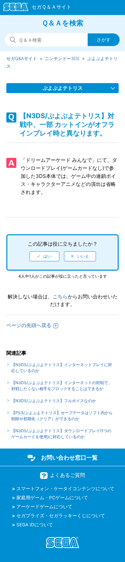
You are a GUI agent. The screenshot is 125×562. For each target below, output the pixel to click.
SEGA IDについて (34, 524)
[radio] (44, 256)
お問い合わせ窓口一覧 (69, 457)
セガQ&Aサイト (21, 58)
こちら (60, 296)
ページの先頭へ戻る (28, 325)
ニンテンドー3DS (62, 58)
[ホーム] (34, 8)
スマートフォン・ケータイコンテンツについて (65, 488)
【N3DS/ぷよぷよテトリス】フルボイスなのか (53, 400)
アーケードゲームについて (44, 506)
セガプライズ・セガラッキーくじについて (60, 515)
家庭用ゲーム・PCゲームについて (52, 497)
